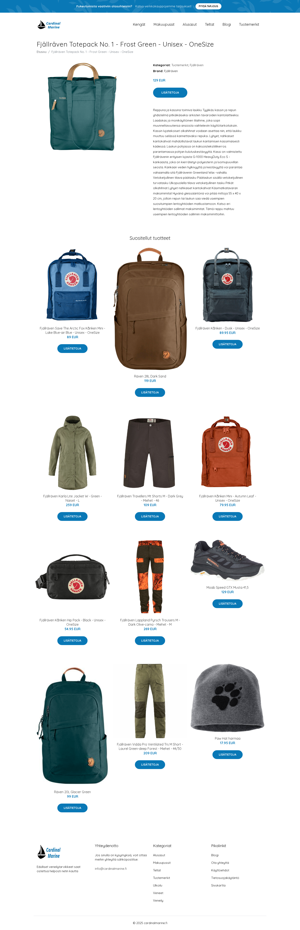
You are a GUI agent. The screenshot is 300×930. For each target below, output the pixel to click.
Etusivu (42, 52)
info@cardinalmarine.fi (111, 869)
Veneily (158, 900)
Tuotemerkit (249, 24)
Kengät (139, 24)
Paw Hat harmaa (227, 738)
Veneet (158, 893)
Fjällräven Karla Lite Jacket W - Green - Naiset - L (72, 498)
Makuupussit (163, 24)
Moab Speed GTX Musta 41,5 (228, 587)
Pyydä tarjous (208, 6)
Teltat (209, 24)
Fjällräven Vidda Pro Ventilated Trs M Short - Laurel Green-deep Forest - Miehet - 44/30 (150, 746)
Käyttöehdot (220, 870)
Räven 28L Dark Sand (150, 376)
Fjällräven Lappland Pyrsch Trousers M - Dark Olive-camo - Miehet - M (150, 622)
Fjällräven (196, 65)
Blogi (226, 24)
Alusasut (190, 24)
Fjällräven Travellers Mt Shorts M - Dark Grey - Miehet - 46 (150, 498)
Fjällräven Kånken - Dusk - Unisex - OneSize (228, 328)
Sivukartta (218, 885)
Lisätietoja (170, 92)
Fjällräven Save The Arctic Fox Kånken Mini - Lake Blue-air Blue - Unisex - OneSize (72, 330)
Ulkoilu (157, 885)
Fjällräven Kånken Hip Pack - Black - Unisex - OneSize (73, 622)
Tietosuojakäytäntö (225, 878)
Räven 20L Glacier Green (72, 792)
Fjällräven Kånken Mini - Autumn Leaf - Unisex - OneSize (227, 498)
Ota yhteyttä (220, 863)
